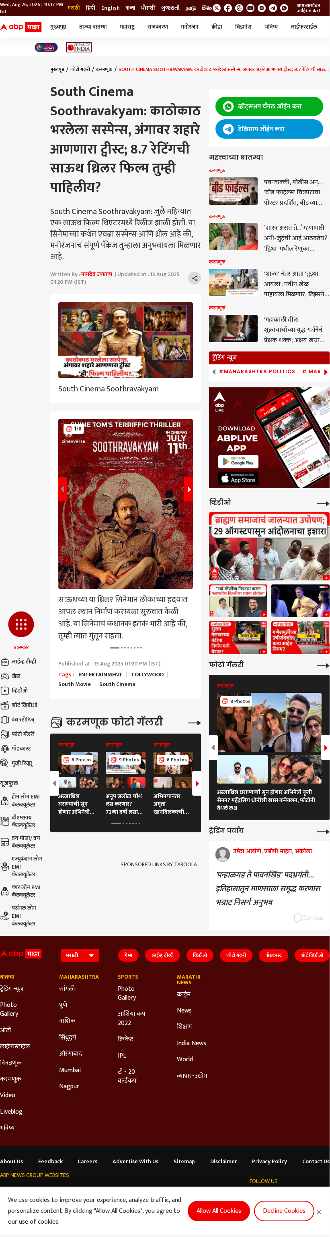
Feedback (50, 1161)
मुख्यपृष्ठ (58, 27)
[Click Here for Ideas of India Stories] (79, 47)
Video (7, 1095)
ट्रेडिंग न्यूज (11, 989)
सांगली (67, 989)
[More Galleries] (194, 722)
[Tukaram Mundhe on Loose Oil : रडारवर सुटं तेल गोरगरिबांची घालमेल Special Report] (238, 637)
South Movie (74, 684)
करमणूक (104, 69)
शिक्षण (184, 1027)
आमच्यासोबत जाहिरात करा (308, 8)
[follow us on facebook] (228, 8)
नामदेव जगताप (96, 274)
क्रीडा (216, 27)
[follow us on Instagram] (261, 8)
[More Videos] (323, 503)
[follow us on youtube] (250, 8)
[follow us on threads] (239, 8)
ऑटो (5, 1030)
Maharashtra (76, 977)
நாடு (191, 8)
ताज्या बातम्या (93, 27)
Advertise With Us (135, 1161)
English (110, 8)
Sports (128, 977)
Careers (87, 1161)
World (185, 1059)
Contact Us (316, 1161)
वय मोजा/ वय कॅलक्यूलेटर (26, 842)
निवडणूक (11, 1063)
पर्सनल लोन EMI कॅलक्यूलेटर (24, 916)
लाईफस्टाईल (304, 27)
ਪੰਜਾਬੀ (148, 8)
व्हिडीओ (20, 690)
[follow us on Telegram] (273, 8)
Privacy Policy (269, 1161)
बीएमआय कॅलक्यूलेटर (23, 822)
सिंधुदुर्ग (67, 1037)
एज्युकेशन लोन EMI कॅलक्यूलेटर (27, 867)
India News (191, 1043)
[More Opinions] (323, 831)
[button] (21, 631)
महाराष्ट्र (127, 27)
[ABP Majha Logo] (21, 27)
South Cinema (117, 684)
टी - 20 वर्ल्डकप (127, 1077)
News (184, 1010)
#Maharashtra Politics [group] (257, 371)
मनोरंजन (190, 27)
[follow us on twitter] (216, 8)
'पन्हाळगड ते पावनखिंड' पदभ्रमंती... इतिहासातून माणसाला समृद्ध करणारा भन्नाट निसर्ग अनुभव (267, 888)
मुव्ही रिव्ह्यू (22, 763)
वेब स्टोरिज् (23, 719)
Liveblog (11, 1112)
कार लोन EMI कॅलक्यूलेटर (26, 891)
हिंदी (90, 8)
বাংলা (130, 8)
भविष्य (271, 27)
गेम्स (128, 955)
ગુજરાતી (170, 8)
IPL (122, 1056)
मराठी (74, 8)
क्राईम (184, 994)
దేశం (207, 8)
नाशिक (67, 1021)
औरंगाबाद (70, 1054)
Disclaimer (223, 1161)
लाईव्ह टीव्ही (24, 661)
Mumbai (70, 1070)
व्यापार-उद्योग (192, 1076)
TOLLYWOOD (147, 675)
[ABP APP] (238, 461)
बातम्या (7, 977)
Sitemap (184, 1161)
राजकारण (158, 27)
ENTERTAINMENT (100, 675)
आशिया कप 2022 (132, 1019)
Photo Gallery (9, 1010)
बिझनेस (243, 27)
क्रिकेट (125, 1039)
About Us (11, 1161)
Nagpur (69, 1086)
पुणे (63, 1005)
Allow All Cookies (219, 1211)
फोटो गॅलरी (23, 734)
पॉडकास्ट (21, 748)
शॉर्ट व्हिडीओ (24, 705)
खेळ (16, 676)
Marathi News (189, 979)
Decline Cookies (284, 1211)
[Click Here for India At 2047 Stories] (46, 47)
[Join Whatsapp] (284, 8)
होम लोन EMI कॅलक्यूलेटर (26, 801)
